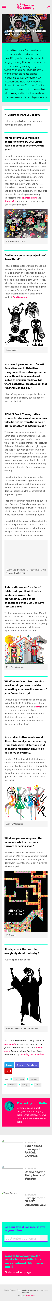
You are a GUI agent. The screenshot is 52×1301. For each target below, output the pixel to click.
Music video (12, 1085)
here (37, 706)
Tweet (9, 1065)
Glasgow (25, 1085)
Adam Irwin (30, 1295)
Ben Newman (20, 297)
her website (10, 1044)
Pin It (8, 1070)
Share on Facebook (27, 1065)
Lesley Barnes (19, 1079)
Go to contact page (17, 1272)
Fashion (37, 1085)
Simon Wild (10, 201)
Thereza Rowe (29, 197)
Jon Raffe (40, 1103)
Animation (33, 1079)
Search (48, 6)
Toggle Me (4, 6)
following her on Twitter (32, 1054)
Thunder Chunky (26, 6)
